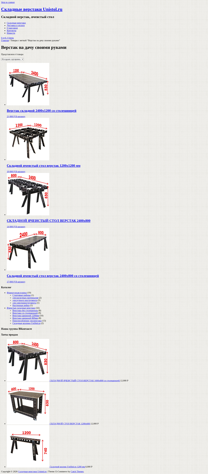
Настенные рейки (21, 305)
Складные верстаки (16, 23)
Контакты (11, 30)
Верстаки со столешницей (25, 313)
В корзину (20, 116)
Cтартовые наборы (21, 295)
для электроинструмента (24, 303)
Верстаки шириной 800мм (25, 318)
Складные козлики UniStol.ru (26, 323)
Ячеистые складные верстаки (21, 308)
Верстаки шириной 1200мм (25, 315)
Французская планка (17, 292)
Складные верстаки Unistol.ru (31, 9)
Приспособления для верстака (27, 320)
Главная (5, 40)
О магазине (12, 28)
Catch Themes (77, 471)
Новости (11, 33)
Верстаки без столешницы (25, 310)
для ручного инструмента (24, 300)
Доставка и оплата (16, 25)
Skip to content (8, 2)
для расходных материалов (25, 298)
